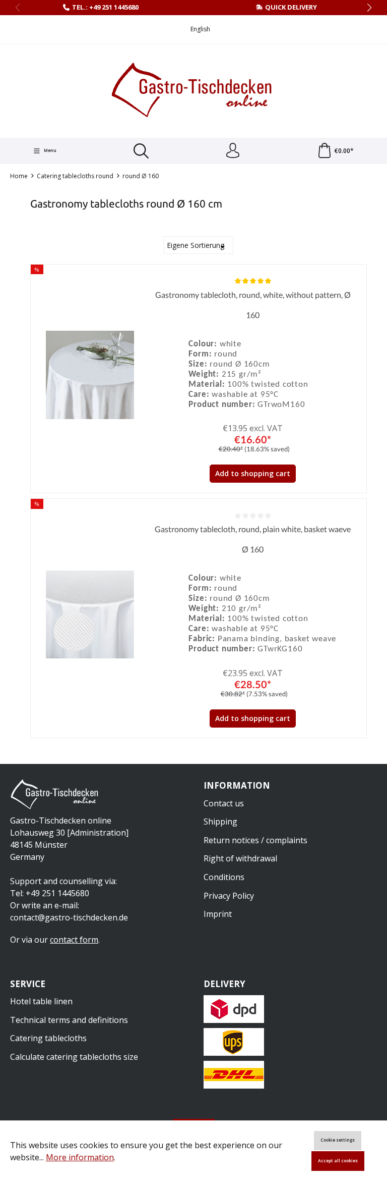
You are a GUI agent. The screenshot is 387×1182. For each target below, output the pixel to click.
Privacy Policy (229, 895)
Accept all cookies (338, 1161)
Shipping (220, 821)
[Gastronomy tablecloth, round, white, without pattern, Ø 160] (90, 374)
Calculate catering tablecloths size (74, 1056)
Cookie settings (337, 1140)
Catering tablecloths (48, 1038)
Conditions (224, 877)
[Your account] (232, 151)
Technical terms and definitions (69, 1019)
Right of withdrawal (240, 858)
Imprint (218, 913)
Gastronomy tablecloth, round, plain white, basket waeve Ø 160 (253, 539)
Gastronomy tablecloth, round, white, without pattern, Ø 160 (253, 305)
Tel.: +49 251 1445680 (105, 7)
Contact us (224, 803)
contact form (74, 939)
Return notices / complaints (255, 840)
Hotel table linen (41, 1001)
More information (80, 1157)
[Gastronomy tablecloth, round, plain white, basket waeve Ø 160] (90, 614)
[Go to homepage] (193, 90)
